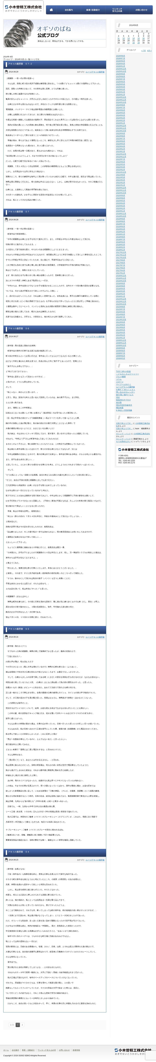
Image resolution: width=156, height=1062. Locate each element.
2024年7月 (120, 107)
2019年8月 (120, 221)
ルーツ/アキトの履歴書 (95, 72)
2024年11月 (121, 100)
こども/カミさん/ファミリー (127, 374)
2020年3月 (120, 206)
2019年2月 (120, 232)
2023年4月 (120, 146)
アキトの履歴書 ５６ (18, 328)
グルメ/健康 (121, 377)
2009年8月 (120, 351)
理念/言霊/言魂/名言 (124, 405)
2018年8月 (120, 237)
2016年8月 (120, 286)
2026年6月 (120, 61)
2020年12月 (121, 188)
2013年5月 (120, 330)
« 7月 (143, 51)
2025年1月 (120, 95)
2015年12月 (121, 299)
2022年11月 (121, 157)
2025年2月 (120, 92)
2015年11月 (121, 301)
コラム (119, 379)
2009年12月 (121, 340)
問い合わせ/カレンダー (125, 392)
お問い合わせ (141, 10)
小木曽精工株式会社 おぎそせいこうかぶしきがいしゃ (23, 7)
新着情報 (76, 1050)
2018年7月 (120, 239)
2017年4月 (120, 270)
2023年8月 (120, 136)
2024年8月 (120, 105)
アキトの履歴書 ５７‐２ (20, 64)
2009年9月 (120, 348)
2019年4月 (120, 229)
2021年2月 (120, 182)
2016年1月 (120, 296)
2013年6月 (120, 327)
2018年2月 (120, 247)
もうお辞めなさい (123, 441)
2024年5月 (120, 113)
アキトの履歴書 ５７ (18, 211)
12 (124, 38)
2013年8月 (120, 325)
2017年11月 (121, 255)
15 (139, 38)
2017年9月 (120, 260)
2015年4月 (120, 312)
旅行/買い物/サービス (124, 395)
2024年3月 (120, 118)
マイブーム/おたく (123, 384)
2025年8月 (120, 76)
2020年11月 (121, 190)
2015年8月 (120, 307)
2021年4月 (120, 180)
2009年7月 (120, 353)
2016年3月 (120, 291)
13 (129, 38)
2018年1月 (120, 250)
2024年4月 (120, 115)
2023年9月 (120, 133)
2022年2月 (120, 170)
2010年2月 (120, 335)
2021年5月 (120, 177)
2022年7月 (120, 159)
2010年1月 (120, 338)
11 (119, 38)
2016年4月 (120, 289)
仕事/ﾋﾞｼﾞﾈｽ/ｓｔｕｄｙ (125, 390)
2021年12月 (121, 172)
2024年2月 (120, 120)
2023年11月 (121, 128)
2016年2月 (120, 294)
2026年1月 (120, 66)
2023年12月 (121, 126)
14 (134, 38)
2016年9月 (120, 283)
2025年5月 (120, 84)
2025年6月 (120, 82)
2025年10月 (121, 71)
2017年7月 (120, 265)
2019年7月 (120, 224)
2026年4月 (120, 64)
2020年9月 (120, 195)
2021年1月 (120, 185)
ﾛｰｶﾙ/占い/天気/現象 (124, 410)
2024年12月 (121, 97)
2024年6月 (120, 110)
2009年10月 (121, 345)
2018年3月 (120, 245)
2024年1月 (120, 123)
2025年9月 (120, 74)
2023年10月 (121, 131)
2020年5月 (120, 201)
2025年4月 (120, 87)
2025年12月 (121, 69)
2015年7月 (120, 309)
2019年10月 (121, 216)
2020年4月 (120, 203)
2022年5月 (120, 164)
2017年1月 (120, 273)
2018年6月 (120, 242)
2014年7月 (120, 317)
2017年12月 (121, 252)
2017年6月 (120, 268)
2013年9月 (120, 322)
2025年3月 (120, 89)
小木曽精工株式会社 (141, 434)
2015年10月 (121, 304)
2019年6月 (120, 226)
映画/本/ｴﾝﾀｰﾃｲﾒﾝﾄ (123, 400)
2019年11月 (121, 214)
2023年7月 (120, 139)
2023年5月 (120, 144)
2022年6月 (120, 162)
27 (129, 43)
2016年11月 (121, 278)
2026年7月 (120, 58)
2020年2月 (120, 208)
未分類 (119, 402)
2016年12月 (121, 276)
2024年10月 (121, 102)
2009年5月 (120, 358)
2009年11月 (121, 343)
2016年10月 (121, 281)
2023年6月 (120, 141)
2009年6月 (120, 356)
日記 (118, 397)
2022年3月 (120, 167)
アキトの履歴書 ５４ (18, 852)
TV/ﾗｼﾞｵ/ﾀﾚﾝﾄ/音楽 (123, 371)
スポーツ (119, 382)
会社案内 (69, 10)
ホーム (51, 10)
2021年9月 (120, 175)
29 (139, 43)
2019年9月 (120, 219)
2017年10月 (121, 257)
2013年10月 (121, 320)
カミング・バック (123, 434)
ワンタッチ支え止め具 (117, 10)
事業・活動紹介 (93, 10)
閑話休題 (119, 408)
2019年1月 (120, 234)
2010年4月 (120, 332)
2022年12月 (121, 154)
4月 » (149, 51)
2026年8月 (120, 56)
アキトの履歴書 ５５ (18, 629)
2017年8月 (120, 263)
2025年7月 (120, 79)
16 (143, 38)
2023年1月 (120, 151)
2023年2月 (120, 149)
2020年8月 (120, 198)
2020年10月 (121, 193)
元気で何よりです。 (124, 423)
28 (134, 43)
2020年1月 (120, 211)
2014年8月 (120, 314)
